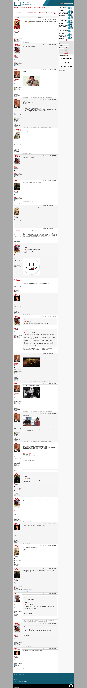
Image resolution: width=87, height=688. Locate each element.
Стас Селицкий (17, 294)
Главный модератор (16, 30)
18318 (40, 278)
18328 (40, 523)
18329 (40, 545)
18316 (40, 228)
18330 (40, 568)
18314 (40, 180)
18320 (40, 316)
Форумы (16, 7)
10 (50, 12)
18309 (40, 44)
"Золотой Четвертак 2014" (40, 7)
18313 (40, 155)
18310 (40, 69)
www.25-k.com (17, 37)
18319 (40, 294)
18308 (40, 19)
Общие (22, 7)
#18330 (26, 629)
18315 (40, 205)
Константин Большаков (17, 129)
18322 (40, 383)
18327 (40, 498)
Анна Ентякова (17, 229)
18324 (40, 443)
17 (56, 13)
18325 (40, 472)
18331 (40, 593)
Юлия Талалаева (17, 20)
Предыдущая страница (31, 12)
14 (54, 12)
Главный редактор (16, 56)
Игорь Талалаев (17, 45)
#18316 (26, 332)
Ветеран (16, 140)
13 (52, 12)
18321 (40, 353)
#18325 (26, 599)
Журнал (28, 7)
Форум (71, 1)
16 (54, 13)
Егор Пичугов (16, 181)
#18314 (26, 322)
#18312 (26, 249)
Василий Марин (16, 206)
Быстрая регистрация (64, 52)
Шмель (16, 593)
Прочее (67, 1)
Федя (15, 69)
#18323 (26, 478)
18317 (40, 243)
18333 (40, 648)
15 (55, 12)
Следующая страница (41, 12)
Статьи (59, 1)
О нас (63, 1)
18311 (40, 99)
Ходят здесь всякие (16, 80)
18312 (40, 129)
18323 (40, 413)
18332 (40, 623)
